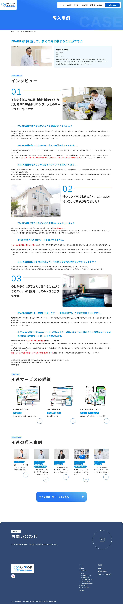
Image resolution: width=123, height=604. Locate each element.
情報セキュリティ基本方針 (105, 574)
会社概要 (69, 5)
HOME (12, 31)
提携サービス (84, 585)
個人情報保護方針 (102, 571)
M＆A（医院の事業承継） (87, 583)
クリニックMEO (85, 587)
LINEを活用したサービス (87, 579)
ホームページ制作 (85, 581)
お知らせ (99, 5)
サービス (76, 5)
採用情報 (92, 5)
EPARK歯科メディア (86, 575)
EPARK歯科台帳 (85, 577)
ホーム (62, 5)
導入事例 (84, 5)
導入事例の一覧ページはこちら (54, 496)
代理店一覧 (84, 570)
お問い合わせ (112, 5)
